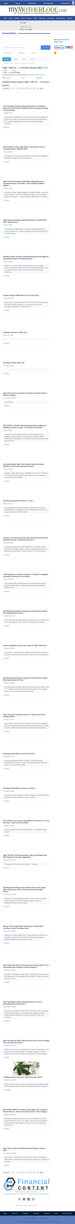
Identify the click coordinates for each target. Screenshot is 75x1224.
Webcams (42, 18)
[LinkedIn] (29, 1199)
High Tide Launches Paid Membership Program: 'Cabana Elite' (24, 1149)
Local (5, 18)
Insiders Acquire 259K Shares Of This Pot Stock (22, 295)
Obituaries (50, 18)
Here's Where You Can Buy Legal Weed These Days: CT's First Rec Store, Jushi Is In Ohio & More (26, 822)
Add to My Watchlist (39, 75)
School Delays (60, 18)
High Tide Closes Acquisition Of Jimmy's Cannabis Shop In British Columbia (25, 394)
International (25, 63)
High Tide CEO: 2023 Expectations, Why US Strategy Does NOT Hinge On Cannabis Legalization (25, 856)
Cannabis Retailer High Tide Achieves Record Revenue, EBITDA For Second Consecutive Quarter (23, 465)
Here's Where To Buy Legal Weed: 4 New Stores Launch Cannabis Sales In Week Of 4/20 (24, 148)
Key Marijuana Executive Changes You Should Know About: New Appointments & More (25, 679)
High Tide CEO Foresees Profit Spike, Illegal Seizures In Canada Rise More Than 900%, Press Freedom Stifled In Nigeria (24, 183)
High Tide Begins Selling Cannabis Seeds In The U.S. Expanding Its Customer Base (22, 1003)
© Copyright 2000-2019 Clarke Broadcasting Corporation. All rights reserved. (37, 1222)
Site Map (36, 1213)
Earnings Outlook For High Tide (15, 332)
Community (32, 3)
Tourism (70, 18)
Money (29, 18)
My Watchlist (21, 53)
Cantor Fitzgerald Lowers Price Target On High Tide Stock (25, 645)
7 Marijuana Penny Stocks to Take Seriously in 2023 (23, 1077)
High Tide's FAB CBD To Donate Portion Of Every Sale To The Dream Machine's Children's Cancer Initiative (26, 966)
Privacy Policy (32, 1194)
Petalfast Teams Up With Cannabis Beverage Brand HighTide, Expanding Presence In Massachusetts (26, 258)
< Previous (6, 88)
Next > (41, 88)
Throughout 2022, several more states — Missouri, (21, 864)
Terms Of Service (44, 1194)
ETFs (24, 59)
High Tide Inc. (9, 402)
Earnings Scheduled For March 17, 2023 (18, 501)
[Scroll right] (73, 3)
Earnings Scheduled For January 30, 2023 (19, 754)
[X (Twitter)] (19, 1199)
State (10, 18)
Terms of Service (31, 1218)
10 (34, 88)
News (6, 3)
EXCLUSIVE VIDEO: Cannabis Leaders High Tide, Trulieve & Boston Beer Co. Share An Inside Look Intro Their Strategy (25, 1111)
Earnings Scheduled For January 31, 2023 (19, 788)
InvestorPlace (8, 1089)
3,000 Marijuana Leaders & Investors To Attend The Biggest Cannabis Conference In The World (25, 575)
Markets (6, 59)
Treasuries (32, 63)
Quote (9, 78)
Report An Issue (67, 1213)
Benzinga (7, 127)
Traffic (35, 18)
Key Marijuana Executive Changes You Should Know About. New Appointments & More (25, 612)
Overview (6, 63)
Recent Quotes (7, 53)
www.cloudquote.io (40, 1190)
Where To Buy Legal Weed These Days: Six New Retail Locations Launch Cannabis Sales (23, 927)
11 (37, 88)
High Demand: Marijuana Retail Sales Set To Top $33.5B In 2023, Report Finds (25, 221)
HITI (44, 67)
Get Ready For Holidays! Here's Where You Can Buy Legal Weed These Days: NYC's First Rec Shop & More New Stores (24, 890)
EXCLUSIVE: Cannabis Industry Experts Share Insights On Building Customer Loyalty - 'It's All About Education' (24, 426)
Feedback (25, 1213)
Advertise (47, 1213)
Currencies (17, 63)
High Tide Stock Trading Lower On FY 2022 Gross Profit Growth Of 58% (24, 716)
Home (5, 1213)
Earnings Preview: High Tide (14, 363)
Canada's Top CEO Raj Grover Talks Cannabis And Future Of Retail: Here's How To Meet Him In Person (25, 539)
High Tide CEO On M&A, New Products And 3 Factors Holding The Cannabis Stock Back (26, 1042)
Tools (31, 59)
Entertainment (48, 3)
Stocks (16, 59)
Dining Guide (65, 3)
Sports (18, 3)
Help (56, 1213)
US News (17, 18)
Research (39, 78)
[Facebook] (24, 1199)
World (23, 18)
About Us (14, 1213)
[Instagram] (33, 1199)
